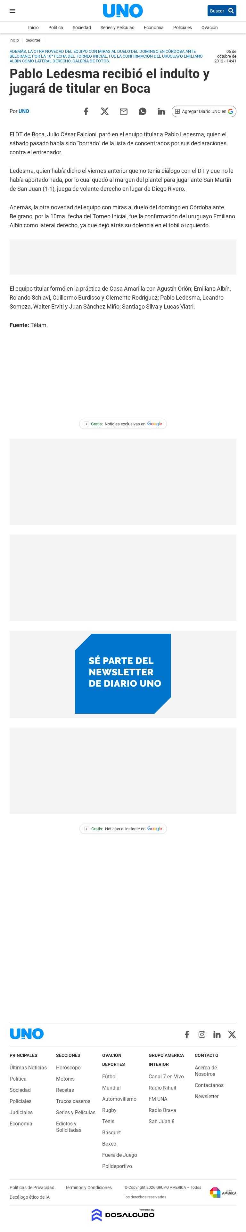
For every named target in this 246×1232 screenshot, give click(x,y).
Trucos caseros (73, 1101)
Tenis (108, 1121)
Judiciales (21, 1112)
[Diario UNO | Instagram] (202, 1034)
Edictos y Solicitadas (68, 1127)
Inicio (33, 27)
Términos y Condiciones (88, 1187)
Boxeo (109, 1144)
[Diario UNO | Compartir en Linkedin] (161, 111)
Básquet (111, 1133)
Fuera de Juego (119, 1155)
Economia (154, 27)
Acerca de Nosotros (206, 1071)
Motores (65, 1079)
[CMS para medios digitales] (123, 1215)
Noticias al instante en (115, 828)
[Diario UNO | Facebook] (187, 1034)
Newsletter (206, 1096)
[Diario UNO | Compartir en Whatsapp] (142, 111)
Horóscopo (68, 1068)
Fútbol (109, 1077)
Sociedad (82, 27)
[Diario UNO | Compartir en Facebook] (86, 111)
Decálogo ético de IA (30, 1197)
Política (55, 27)
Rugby (109, 1110)
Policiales (182, 27)
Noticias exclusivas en (116, 424)
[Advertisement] (123, 257)
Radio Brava (162, 1110)
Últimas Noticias (28, 1068)
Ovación (209, 27)
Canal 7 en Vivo (166, 1077)
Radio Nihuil (162, 1088)
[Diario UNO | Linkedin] (217, 1034)
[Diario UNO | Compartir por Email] (123, 111)
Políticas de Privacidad (32, 1187)
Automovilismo (119, 1099)
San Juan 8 (162, 1121)
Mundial (111, 1088)
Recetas (65, 1090)
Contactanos (209, 1085)
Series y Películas (117, 27)
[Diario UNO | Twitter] (232, 1034)
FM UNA (158, 1099)
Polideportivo (117, 1166)
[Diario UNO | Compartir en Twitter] (105, 111)
